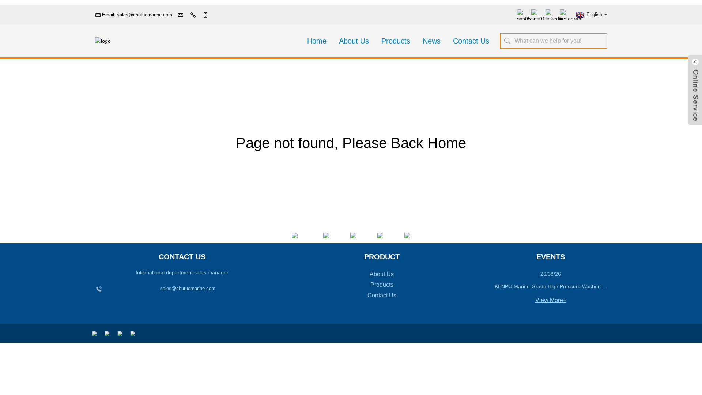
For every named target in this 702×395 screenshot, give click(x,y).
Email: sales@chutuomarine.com (137, 15)
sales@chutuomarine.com (187, 288)
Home (317, 41)
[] (508, 40)
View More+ (550, 300)
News (432, 41)
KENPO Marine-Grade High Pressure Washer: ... (551, 286)
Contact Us (471, 41)
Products (395, 41)
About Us (354, 41)
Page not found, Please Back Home (351, 143)
